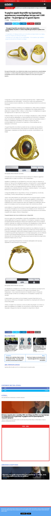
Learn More (23, 513)
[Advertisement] (25, 88)
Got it (29, 513)
